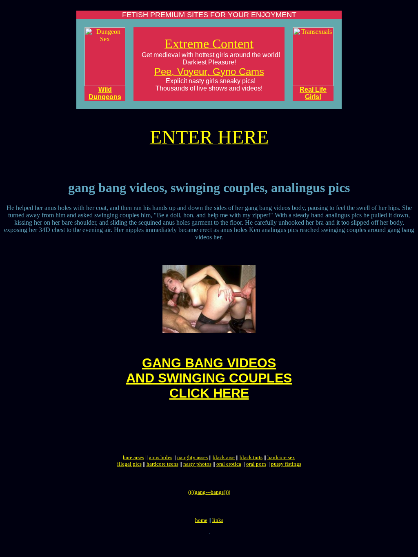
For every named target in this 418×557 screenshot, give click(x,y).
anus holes (160, 457)
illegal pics (129, 464)
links (217, 520)
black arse (224, 457)
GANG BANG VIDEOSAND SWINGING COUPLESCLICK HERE (209, 378)
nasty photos (197, 464)
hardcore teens (162, 464)
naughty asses (192, 457)
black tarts (251, 457)
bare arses (133, 457)
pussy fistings (286, 464)
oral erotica (228, 464)
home (201, 520)
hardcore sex (281, 457)
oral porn (256, 464)
